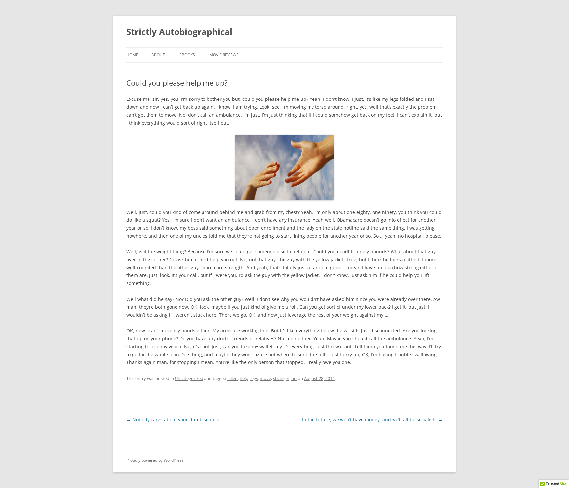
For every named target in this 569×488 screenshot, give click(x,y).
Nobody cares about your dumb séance (172, 419)
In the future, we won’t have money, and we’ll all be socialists (372, 419)
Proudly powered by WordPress (155, 460)
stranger (281, 378)
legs (254, 378)
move (265, 378)
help (244, 378)
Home (132, 55)
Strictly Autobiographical (179, 32)
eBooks (187, 55)
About (158, 55)
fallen (232, 378)
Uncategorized (189, 378)
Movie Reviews (224, 55)
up (294, 378)
